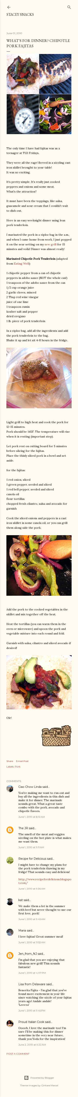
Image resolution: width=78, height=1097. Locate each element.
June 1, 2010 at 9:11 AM (31, 847)
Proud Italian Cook (31, 1022)
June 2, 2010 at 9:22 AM (32, 1044)
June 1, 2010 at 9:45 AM (31, 919)
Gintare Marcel (49, 1085)
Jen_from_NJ (27, 954)
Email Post (22, 761)
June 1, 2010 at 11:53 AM (31, 942)
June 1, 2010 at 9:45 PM (31, 1010)
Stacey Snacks (20, 14)
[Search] (69, 6)
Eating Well (21, 263)
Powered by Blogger (42, 1077)
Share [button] (9, 761)
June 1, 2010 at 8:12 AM (31, 816)
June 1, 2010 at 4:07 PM (32, 972)
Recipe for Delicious (32, 858)
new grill (50, 244)
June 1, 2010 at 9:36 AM (31, 888)
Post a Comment (17, 1053)
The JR (23, 828)
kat (20, 900)
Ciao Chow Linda (30, 787)
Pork (17, 766)
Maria (22, 930)
